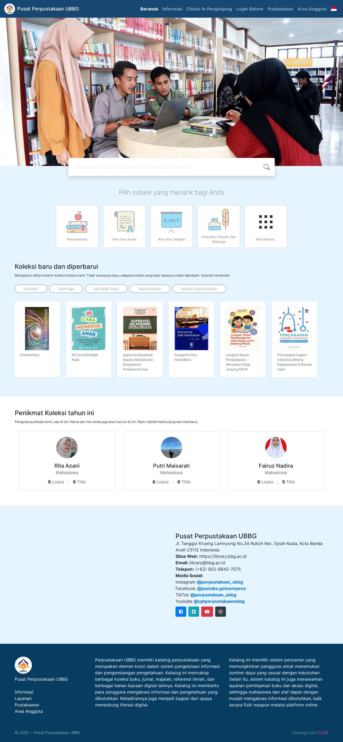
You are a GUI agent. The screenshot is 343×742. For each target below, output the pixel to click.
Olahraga (66, 288)
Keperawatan (150, 288)
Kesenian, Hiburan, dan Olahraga (219, 239)
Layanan (23, 698)
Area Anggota (312, 9)
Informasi (172, 9)
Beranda (149, 9)
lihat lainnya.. (266, 239)
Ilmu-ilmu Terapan (171, 239)
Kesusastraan (77, 239)
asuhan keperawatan (199, 288)
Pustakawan (280, 9)
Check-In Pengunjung (209, 9)
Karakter (31, 288)
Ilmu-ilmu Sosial (124, 239)
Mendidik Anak (106, 288)
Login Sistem (249, 9)
